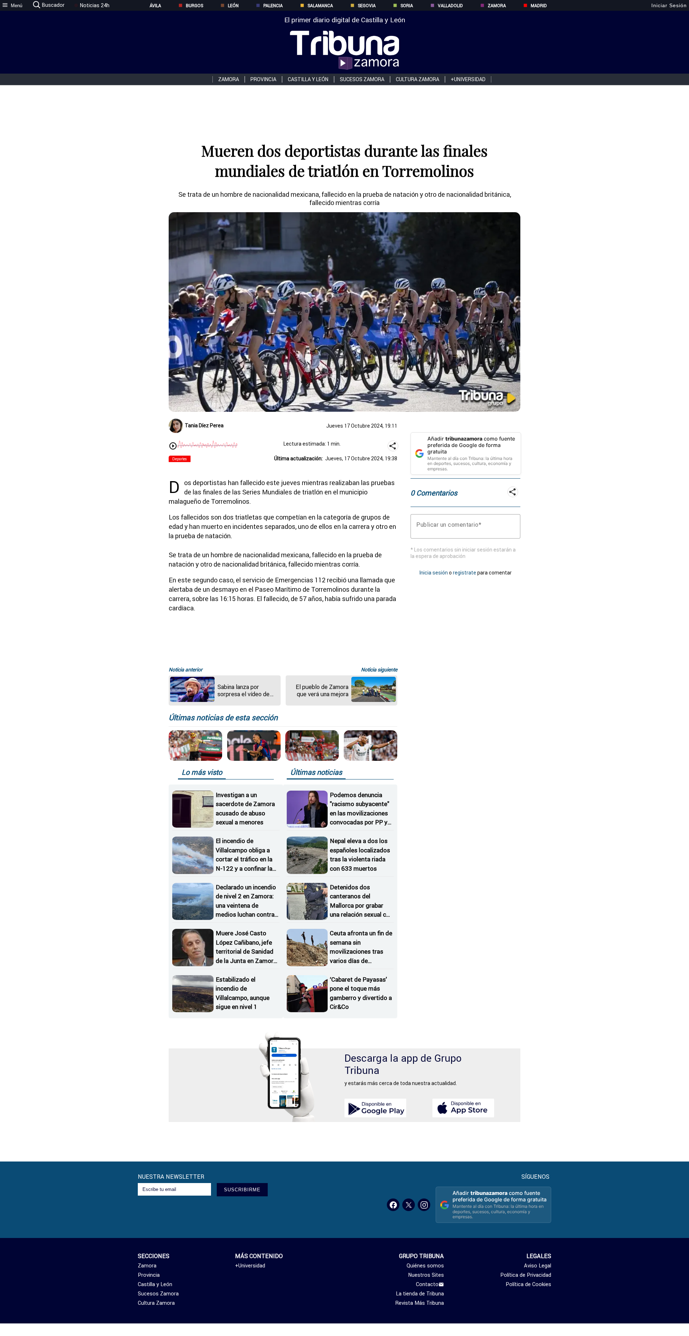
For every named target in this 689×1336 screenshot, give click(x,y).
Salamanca (320, 5)
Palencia (273, 5)
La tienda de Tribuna (420, 1293)
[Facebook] (393, 1204)
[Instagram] (424, 1204)
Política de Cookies (528, 1284)
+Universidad (468, 79)
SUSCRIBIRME (242, 1189)
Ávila (155, 5)
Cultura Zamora (417, 79)
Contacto (427, 1284)
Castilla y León (308, 79)
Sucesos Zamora (362, 79)
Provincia (263, 79)
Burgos (194, 5)
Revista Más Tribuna (419, 1303)
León (233, 5)
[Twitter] (408, 1204)
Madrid (539, 5)
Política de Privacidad (525, 1275)
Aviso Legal (537, 1265)
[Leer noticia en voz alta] (173, 447)
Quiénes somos (425, 1265)
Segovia (367, 5)
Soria (406, 5)
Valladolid (450, 5)
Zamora (497, 5)
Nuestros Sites (426, 1275)
